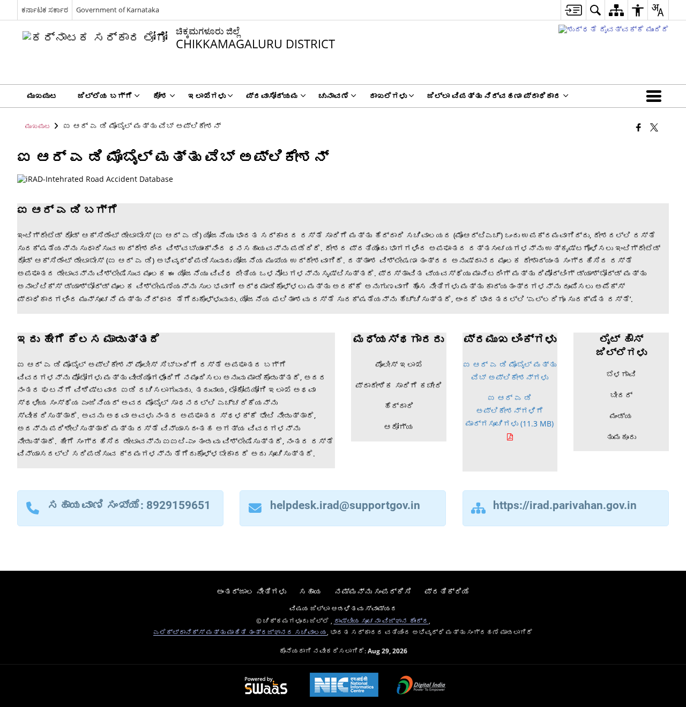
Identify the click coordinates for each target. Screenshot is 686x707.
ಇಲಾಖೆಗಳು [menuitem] (207, 96)
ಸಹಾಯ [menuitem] (310, 591)
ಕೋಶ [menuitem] (160, 96)
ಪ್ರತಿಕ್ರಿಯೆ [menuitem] (446, 591)
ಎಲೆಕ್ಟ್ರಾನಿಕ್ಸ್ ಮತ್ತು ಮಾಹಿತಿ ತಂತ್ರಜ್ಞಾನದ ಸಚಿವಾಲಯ (240, 632)
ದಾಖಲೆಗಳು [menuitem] (388, 96)
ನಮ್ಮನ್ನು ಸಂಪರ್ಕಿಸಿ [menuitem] (373, 591)
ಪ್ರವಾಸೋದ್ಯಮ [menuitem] (272, 96)
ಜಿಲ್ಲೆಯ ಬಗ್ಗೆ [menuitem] (105, 96)
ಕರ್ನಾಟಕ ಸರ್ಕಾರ (44, 9)
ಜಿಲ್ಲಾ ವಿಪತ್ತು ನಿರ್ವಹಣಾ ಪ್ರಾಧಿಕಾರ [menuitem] (494, 96)
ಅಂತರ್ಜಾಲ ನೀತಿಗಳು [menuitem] (251, 591)
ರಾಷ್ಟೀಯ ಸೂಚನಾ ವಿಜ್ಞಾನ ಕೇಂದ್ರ (381, 620)
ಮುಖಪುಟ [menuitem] (42, 96)
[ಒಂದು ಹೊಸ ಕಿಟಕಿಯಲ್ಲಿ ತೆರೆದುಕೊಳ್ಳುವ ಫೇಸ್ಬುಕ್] (638, 127)
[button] (656, 96)
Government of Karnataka (117, 9)
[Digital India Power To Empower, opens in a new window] (421, 686)
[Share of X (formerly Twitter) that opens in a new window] (654, 127)
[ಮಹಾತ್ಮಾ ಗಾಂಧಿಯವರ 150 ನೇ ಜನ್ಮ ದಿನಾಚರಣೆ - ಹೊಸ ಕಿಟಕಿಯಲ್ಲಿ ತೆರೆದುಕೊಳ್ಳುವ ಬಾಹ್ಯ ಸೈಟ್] (613, 29)
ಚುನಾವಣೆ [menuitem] (334, 96)
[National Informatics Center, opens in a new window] (344, 686)
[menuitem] (573, 10)
